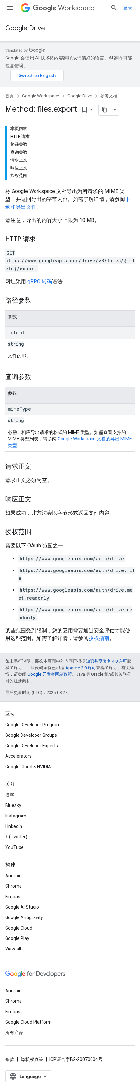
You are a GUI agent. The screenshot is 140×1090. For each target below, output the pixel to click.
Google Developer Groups (31, 735)
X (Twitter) (16, 836)
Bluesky (13, 805)
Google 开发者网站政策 (49, 674)
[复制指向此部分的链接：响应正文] (37, 500)
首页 (9, 95)
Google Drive (25, 28)
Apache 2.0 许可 (80, 667)
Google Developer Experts (31, 745)
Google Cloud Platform (28, 1022)
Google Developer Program (33, 724)
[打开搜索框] (114, 8)
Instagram (15, 815)
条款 (9, 1059)
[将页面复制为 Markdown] (104, 109)
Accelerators (18, 756)
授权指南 (99, 638)
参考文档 (108, 95)
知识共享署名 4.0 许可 (106, 661)
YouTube (14, 847)
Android (13, 875)
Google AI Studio (22, 907)
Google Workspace (40, 95)
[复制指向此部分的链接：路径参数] (37, 301)
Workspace (76, 8)
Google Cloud (18, 928)
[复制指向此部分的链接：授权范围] (37, 532)
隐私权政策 (32, 1059)
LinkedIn (13, 826)
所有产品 (14, 1032)
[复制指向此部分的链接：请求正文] (37, 467)
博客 (9, 795)
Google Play (17, 938)
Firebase (14, 896)
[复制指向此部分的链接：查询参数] (37, 377)
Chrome (13, 886)
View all (13, 948)
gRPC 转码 (39, 281)
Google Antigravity (24, 917)
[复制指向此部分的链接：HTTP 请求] (42, 239)
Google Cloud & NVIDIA (28, 766)
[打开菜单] (10, 8)
